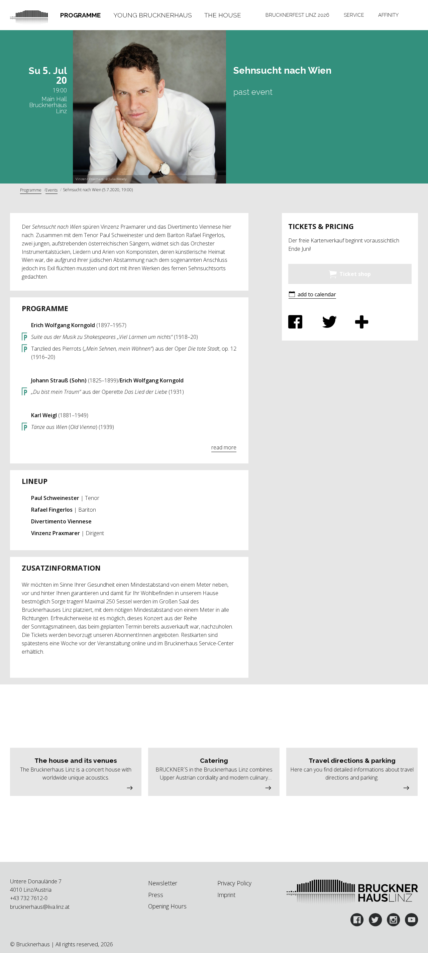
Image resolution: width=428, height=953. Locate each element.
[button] (312, 295)
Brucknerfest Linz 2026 (297, 15)
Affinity (388, 15)
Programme (80, 15)
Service (354, 15)
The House (222, 15)
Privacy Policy (234, 883)
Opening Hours (167, 906)
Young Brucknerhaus (152, 15)
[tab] (80, 15)
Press (155, 895)
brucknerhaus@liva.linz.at (40, 906)
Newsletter (162, 883)
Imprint (226, 895)
